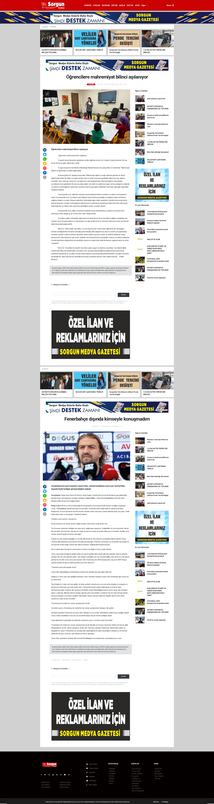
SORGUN (96, 5)
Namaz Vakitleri (137, 774)
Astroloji (157, 778)
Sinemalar (135, 783)
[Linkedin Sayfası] (57, 775)
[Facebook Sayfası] (42, 775)
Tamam (165, 802)
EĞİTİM (114, 5)
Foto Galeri (93, 764)
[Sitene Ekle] (69, 775)
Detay (157, 802)
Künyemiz (92, 781)
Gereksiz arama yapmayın (156, 278)
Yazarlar (92, 772)
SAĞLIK (122, 5)
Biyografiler (159, 774)
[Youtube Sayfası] (54, 775)
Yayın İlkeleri (45, 785)
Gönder (123, 295)
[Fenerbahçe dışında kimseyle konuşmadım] (86, 456)
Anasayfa (45, 27)
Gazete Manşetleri (138, 791)
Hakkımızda (45, 782)
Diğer (143, 5)
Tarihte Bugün (136, 781)
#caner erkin (55, 660)
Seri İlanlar (135, 786)
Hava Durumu (136, 769)
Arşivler (92, 776)
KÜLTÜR (130, 5)
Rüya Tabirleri (159, 776)
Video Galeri (93, 768)
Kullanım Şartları (65, 782)
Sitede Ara (158, 769)
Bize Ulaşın (93, 785)
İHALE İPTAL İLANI (153, 239)
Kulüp (53, 506)
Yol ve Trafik (136, 771)
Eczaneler (135, 776)
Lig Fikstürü (135, 778)
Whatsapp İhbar (65, 785)
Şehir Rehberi (136, 788)
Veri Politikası (45, 787)
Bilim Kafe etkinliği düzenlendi (158, 152)
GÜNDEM (87, 5)
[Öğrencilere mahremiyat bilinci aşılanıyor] (86, 116)
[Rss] (61, 775)
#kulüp (85, 660)
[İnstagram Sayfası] (50, 775)
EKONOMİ (106, 5)
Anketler (157, 771)
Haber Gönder (64, 787)
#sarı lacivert (76, 660)
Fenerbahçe (109, 498)
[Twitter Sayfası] (46, 775)
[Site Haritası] (65, 775)
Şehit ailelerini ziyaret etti (156, 99)
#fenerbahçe (66, 660)
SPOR (137, 5)
